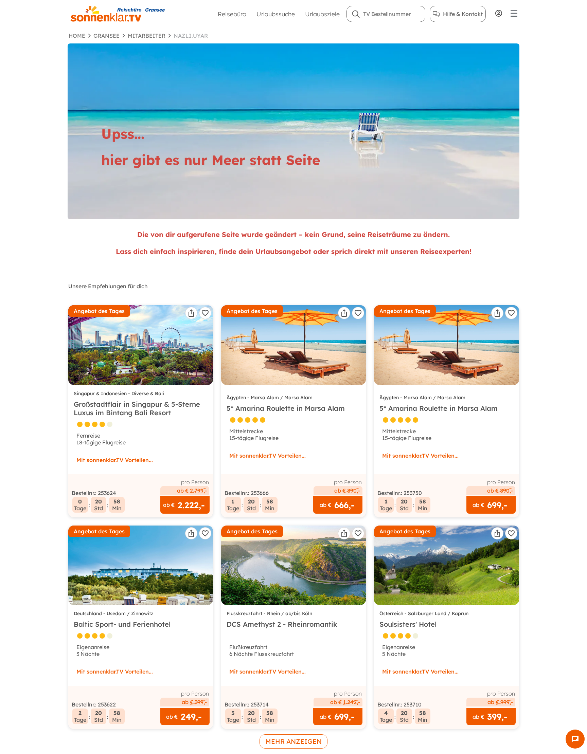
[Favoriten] (205, 313)
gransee (106, 35)
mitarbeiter (146, 35)
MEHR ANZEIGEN (293, 741)
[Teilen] (191, 313)
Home (77, 35)
